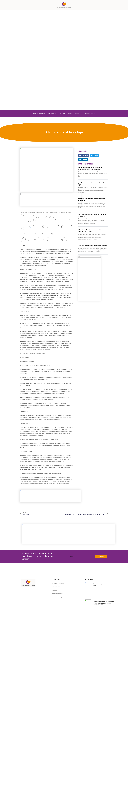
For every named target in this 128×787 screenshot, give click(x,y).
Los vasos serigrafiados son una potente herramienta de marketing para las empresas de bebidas (103, 603)
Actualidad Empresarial (39, 113)
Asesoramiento (52, 113)
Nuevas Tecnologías (73, 113)
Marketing (62, 113)
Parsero (32, 227)
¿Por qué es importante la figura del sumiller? (92, 245)
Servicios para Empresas (88, 113)
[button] (83, 155)
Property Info (96, 587)
